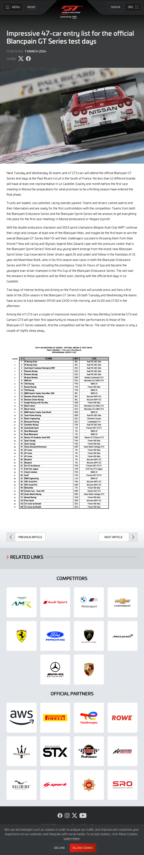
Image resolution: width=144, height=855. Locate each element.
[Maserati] (22, 751)
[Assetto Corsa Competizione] (123, 751)
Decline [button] (59, 848)
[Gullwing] (22, 785)
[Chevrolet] (123, 602)
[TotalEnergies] (89, 718)
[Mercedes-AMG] (55, 669)
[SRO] (123, 785)
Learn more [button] (72, 838)
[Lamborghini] (89, 636)
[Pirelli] (55, 718)
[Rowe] (123, 718)
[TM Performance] (89, 751)
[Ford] (55, 636)
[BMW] (89, 602)
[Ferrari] (22, 636)
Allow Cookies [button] (83, 848)
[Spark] (55, 785)
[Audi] (55, 602)
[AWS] (22, 718)
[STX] (55, 751)
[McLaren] (123, 636)
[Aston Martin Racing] (22, 602)
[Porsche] (89, 669)
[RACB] (89, 785)
